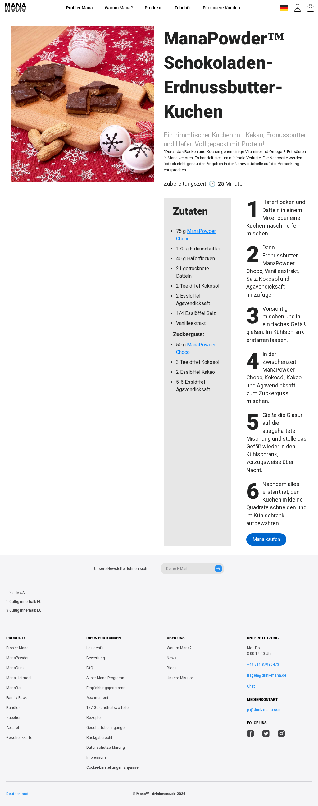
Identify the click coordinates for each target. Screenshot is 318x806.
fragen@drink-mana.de (266, 675)
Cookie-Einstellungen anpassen (113, 767)
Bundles (13, 708)
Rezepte (93, 718)
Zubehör (183, 7)
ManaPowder (17, 658)
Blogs (172, 668)
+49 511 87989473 (263, 664)
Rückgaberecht (99, 737)
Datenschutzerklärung (105, 747)
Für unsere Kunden (221, 7)
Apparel (12, 727)
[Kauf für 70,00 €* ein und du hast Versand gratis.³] (310, 8)
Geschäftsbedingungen (106, 727)
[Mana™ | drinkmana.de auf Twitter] (266, 734)
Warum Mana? (119, 7)
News (171, 658)
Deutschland (17, 794)
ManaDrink (15, 668)
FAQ (89, 668)
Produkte (154, 7)
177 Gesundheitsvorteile (107, 708)
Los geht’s (95, 648)
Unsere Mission (180, 678)
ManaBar (14, 688)
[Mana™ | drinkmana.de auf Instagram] (281, 734)
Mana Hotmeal (18, 678)
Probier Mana (79, 7)
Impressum (96, 757)
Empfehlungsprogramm (106, 688)
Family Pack (16, 698)
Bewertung (95, 658)
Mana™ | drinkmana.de (156, 794)
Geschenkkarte (19, 737)
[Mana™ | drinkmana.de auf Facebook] (250, 734)
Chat (251, 686)
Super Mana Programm (105, 678)
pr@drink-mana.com (264, 709)
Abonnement (97, 698)
